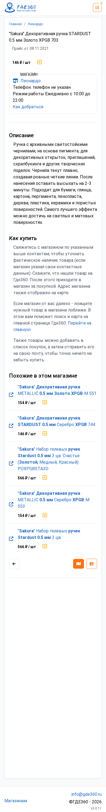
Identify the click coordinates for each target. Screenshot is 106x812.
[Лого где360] (20, 7)
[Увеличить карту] (14, 564)
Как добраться (28, 106)
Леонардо (35, 24)
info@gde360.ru (86, 794)
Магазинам (15, 800)
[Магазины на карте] (78, 564)
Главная (15, 24)
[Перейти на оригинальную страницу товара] (11, 395)
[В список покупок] (39, 62)
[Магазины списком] (91, 564)
